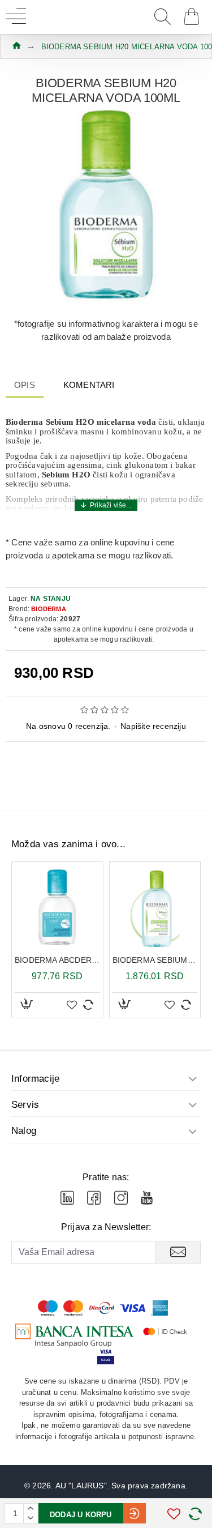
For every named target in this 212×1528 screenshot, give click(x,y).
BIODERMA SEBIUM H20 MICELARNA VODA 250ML (155, 959)
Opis (24, 385)
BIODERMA (48, 608)
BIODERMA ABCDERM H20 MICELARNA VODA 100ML (57, 959)
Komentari (89, 385)
